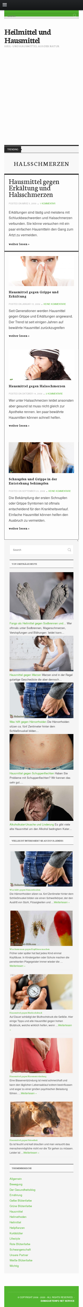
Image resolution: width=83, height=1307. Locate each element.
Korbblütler (16, 1233)
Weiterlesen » (62, 902)
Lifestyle (15, 1238)
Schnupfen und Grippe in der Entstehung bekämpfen (33, 480)
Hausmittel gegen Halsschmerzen (37, 385)
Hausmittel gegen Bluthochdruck (26, 1012)
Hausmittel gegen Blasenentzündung (28, 1076)
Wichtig (14, 1266)
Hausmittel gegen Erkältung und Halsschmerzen (34, 187)
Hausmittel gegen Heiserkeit (24, 1140)
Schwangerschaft (20, 1249)
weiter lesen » (19, 244)
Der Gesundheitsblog (22, 1190)
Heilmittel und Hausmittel (27, 35)
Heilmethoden (18, 1217)
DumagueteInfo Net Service (57, 1300)
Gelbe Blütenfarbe (21, 1200)
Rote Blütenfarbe (20, 1244)
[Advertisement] (41, 93)
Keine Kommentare (55, 304)
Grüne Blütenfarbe (21, 1206)
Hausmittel (16, 1211)
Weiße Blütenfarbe (21, 1260)
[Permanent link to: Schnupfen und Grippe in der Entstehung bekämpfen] (41, 457)
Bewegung (16, 1184)
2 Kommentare (54, 393)
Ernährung (16, 1195)
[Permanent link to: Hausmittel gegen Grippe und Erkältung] (41, 271)
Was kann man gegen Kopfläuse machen (30, 949)
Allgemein (16, 1179)
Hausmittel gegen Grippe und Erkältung (34, 293)
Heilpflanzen (17, 1228)
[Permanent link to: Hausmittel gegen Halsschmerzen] (41, 364)
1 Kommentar (47, 203)
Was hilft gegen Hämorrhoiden (25, 889)
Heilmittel (15, 1222)
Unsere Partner (19, 1255)
